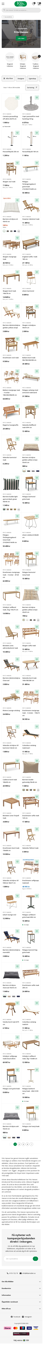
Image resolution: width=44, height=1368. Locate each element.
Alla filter (9, 78)
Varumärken (22, 28)
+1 (19, 231)
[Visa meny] (3, 3)
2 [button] (19, 1144)
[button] (39, 56)
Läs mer (21, 38)
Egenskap (32, 79)
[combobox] (21, 10)
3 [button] (23, 1144)
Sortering (30, 88)
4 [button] (27, 1144)
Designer (21, 79)
